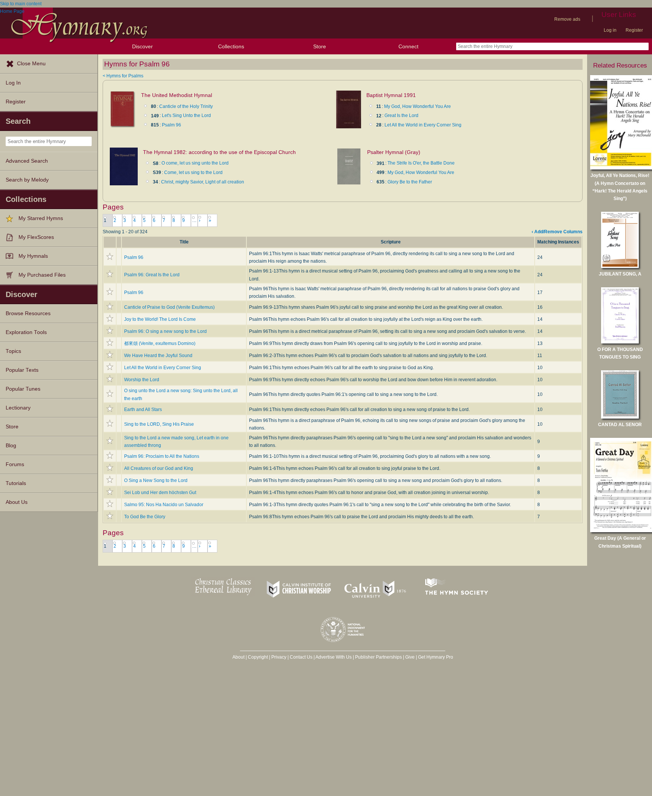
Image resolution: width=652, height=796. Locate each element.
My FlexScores (36, 237)
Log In (13, 83)
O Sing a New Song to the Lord (156, 480)
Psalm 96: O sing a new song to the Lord (165, 331)
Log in (610, 30)
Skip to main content (21, 3)
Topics (13, 351)
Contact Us (301, 657)
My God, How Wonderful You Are (417, 106)
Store (319, 46)
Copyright (258, 657)
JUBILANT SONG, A (620, 274)
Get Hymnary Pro (435, 657)
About (238, 657)
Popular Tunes (23, 389)
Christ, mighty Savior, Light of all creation (202, 182)
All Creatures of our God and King (158, 468)
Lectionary (18, 408)
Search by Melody (27, 180)
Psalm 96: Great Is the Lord (152, 274)
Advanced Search (27, 161)
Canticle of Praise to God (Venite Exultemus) (169, 307)
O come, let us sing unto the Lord (195, 163)
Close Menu (31, 63)
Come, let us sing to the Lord (193, 172)
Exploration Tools (26, 332)
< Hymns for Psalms (123, 76)
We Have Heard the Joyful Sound (158, 355)
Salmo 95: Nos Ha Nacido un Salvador (163, 504)
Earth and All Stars (143, 409)
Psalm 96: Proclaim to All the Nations (161, 456)
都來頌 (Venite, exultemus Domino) (159, 343)
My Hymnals (33, 256)
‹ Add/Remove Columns (557, 231)
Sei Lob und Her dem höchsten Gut (160, 492)
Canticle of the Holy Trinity (186, 106)
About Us (17, 502)
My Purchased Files (42, 275)
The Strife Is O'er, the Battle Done (421, 163)
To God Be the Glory (144, 516)
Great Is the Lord (401, 115)
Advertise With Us (333, 657)
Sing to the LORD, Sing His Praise (159, 424)
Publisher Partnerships (378, 657)
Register (634, 30)
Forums (15, 464)
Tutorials (16, 483)
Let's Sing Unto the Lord (186, 115)
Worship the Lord (141, 379)
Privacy (278, 657)
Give (410, 657)
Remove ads (567, 19)
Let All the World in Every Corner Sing (422, 125)
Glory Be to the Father (410, 182)
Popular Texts (22, 370)
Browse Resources (28, 313)
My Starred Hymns (40, 218)
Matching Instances (558, 242)
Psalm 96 (171, 125)
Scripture (391, 242)
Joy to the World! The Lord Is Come (160, 319)
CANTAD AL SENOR (620, 424)
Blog (11, 445)
